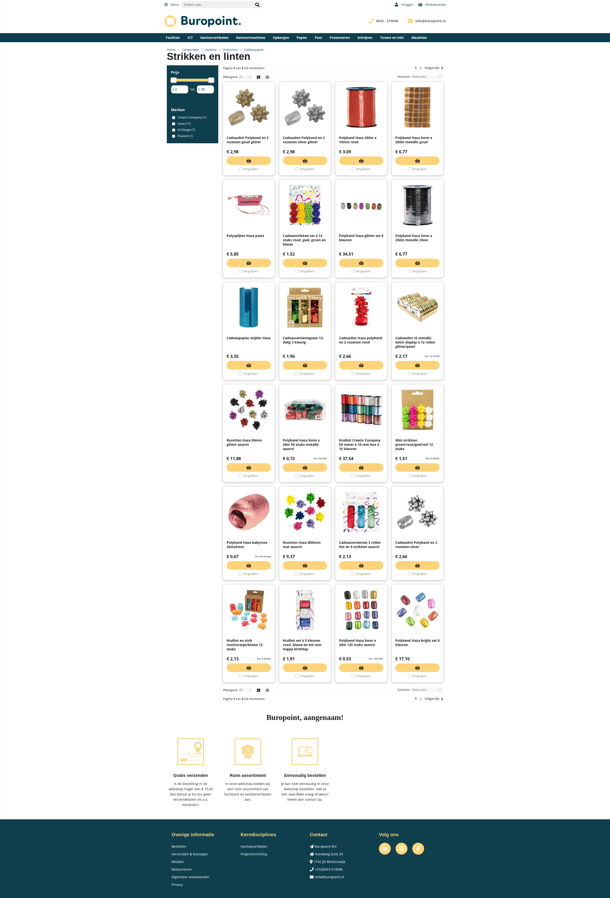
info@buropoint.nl (430, 21)
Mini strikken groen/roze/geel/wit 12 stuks (414, 444)
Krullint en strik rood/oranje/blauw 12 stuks (245, 644)
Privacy (177, 884)
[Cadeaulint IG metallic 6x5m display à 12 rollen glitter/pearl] (417, 307)
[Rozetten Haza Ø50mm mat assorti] (305, 512)
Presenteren (340, 37)
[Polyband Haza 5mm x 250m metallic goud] (417, 107)
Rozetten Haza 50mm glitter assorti (244, 442)
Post (318, 37)
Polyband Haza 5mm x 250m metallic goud (413, 139)
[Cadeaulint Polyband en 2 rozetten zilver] (417, 512)
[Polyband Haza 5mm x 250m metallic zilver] (417, 205)
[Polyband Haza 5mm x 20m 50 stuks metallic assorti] (305, 410)
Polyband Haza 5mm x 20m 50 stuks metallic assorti (301, 444)
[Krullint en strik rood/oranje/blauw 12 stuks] (248, 610)
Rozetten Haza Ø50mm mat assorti (302, 544)
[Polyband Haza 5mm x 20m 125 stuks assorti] (361, 610)
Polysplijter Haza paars (245, 235)
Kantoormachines (250, 37)
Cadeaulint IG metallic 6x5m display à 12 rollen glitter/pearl (415, 342)
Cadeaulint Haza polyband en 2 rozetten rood (360, 340)
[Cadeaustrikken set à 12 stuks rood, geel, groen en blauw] (305, 205)
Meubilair (419, 37)
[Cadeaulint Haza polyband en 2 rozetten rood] (361, 307)
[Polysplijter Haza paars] (248, 205)
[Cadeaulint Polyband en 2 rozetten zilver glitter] (305, 107)
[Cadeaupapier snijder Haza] (248, 307)
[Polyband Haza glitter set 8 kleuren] (361, 205)
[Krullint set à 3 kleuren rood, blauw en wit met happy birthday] (305, 610)
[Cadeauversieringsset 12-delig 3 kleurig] (305, 307)
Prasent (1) (185, 136)
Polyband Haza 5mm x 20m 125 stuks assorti (357, 642)
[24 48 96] (246, 77)
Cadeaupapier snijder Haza (248, 338)
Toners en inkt (392, 37)
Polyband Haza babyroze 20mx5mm (247, 544)
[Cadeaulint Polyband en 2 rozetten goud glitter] (248, 107)
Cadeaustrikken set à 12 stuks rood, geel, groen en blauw (304, 239)
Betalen (178, 861)
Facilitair (173, 37)
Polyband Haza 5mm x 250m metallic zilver (413, 237)
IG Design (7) (186, 130)
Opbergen (281, 37)
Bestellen (179, 846)
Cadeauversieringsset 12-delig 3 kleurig (303, 340)
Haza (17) (184, 123)
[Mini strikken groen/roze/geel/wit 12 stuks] (417, 410)
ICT (190, 37)
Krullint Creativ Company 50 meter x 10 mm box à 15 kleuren (360, 444)
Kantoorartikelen (214, 37)
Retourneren (182, 869)
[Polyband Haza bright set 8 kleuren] (417, 610)
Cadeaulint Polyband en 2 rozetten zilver (416, 544)
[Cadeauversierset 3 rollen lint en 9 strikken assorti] (361, 512)
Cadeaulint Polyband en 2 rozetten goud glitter (248, 139)
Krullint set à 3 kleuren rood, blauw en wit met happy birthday (302, 644)
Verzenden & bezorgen (190, 854)
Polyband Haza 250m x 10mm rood (357, 139)
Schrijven (364, 37)
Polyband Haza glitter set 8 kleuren (361, 237)
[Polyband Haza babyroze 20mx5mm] (248, 512)
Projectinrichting (254, 854)
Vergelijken (251, 169)
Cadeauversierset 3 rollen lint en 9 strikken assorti (360, 544)
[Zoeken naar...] (257, 4)
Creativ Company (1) (192, 117)
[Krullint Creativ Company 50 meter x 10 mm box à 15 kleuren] (361, 410)
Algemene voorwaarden (190, 877)
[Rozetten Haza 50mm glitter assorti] (248, 410)
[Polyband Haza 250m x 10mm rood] (361, 107)
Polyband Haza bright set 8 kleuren (417, 642)
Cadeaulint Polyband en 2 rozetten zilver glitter (304, 139)
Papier (302, 37)
